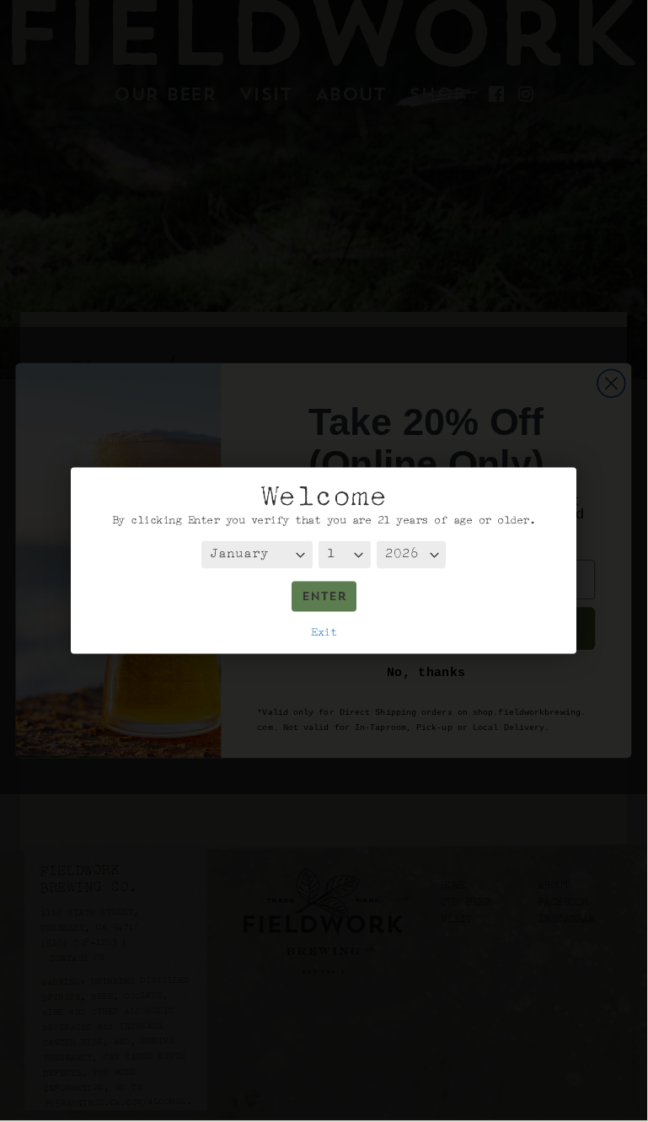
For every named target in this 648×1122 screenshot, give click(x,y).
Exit (323, 632)
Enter (324, 597)
